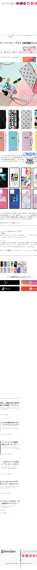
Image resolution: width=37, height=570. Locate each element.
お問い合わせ (20, 554)
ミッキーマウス (24, 52)
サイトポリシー (20, 556)
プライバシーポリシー (20, 559)
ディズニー (8, 52)
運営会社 (20, 550)
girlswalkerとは (21, 552)
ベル (16, 52)
